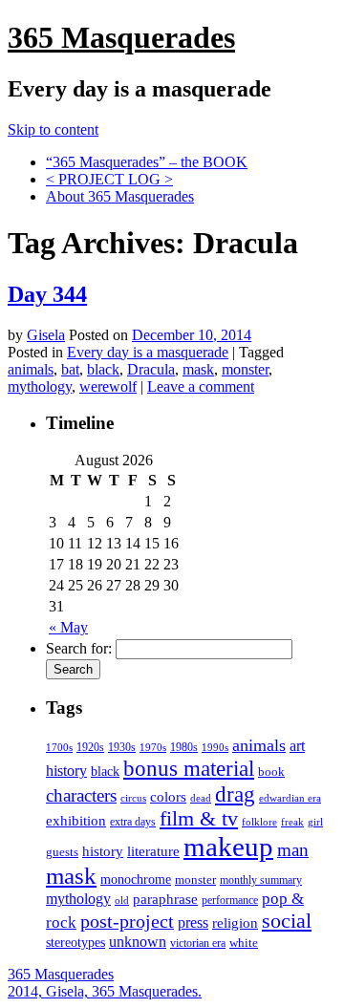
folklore (259, 821)
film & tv (199, 818)
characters (81, 795)
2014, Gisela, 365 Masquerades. (105, 991)
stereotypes (75, 942)
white (243, 942)
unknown (137, 941)
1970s (153, 747)
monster (245, 369)
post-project (127, 921)
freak (292, 822)
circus (133, 798)
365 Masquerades (121, 37)
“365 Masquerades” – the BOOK (146, 162)
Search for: (79, 648)
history (102, 851)
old (122, 900)
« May (68, 627)
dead (200, 798)
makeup (228, 846)
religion (235, 922)
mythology (40, 386)
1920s (90, 747)
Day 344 (47, 294)
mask (198, 369)
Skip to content (53, 129)
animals (31, 369)
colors (168, 796)
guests (62, 852)
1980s (184, 747)
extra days (133, 821)
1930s (122, 747)
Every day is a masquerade (147, 352)
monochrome (135, 879)
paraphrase (165, 899)
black (103, 369)
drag (235, 794)
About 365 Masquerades (120, 196)
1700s (59, 747)
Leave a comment (200, 386)
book (271, 771)
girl (315, 821)
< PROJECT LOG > (109, 179)
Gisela (46, 335)
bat (70, 369)
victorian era (198, 943)
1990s (215, 747)
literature (153, 851)
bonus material (188, 768)
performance (230, 900)
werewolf (108, 386)
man (293, 850)
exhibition (76, 820)
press (193, 923)
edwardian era (290, 798)
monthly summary (261, 880)
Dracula (151, 369)
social (287, 921)
